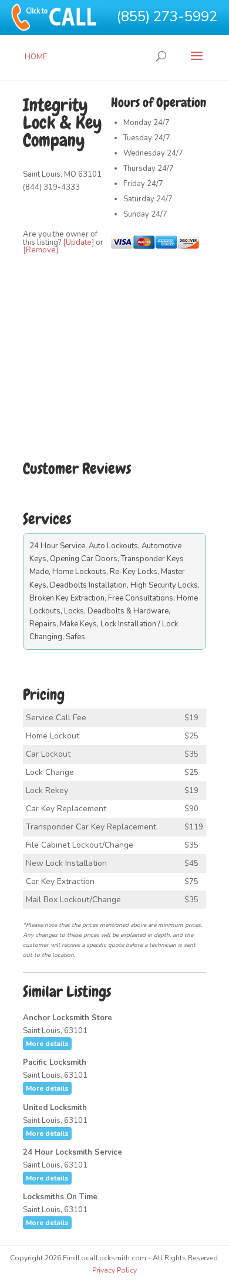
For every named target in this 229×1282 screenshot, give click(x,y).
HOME (36, 57)
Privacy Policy (114, 1270)
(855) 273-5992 (167, 16)
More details (47, 1043)
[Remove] (40, 250)
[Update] (78, 242)
